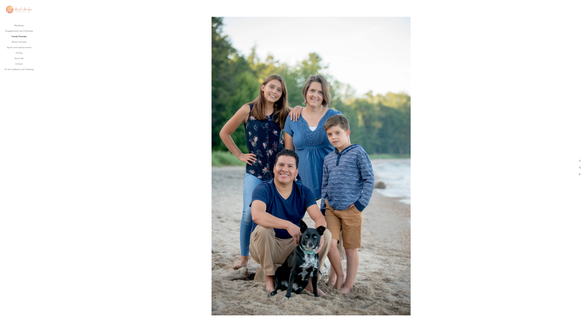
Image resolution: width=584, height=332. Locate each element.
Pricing (19, 53)
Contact (19, 64)
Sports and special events (19, 47)
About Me (19, 58)
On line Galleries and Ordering (19, 69)
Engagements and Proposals (19, 31)
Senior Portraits (19, 42)
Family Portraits (19, 36)
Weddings (19, 25)
